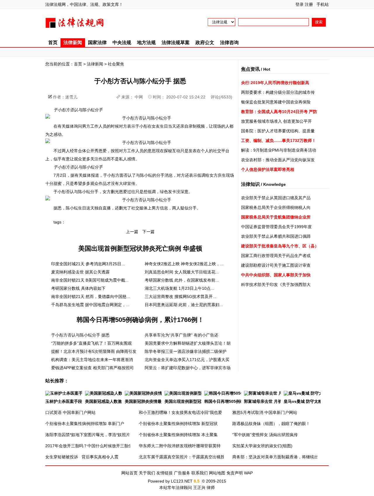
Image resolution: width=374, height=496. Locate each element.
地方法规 (146, 42)
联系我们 (199, 473)
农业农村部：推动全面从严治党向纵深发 (278, 159)
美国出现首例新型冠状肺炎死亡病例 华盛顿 (140, 248)
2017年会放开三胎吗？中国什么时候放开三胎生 (88, 445)
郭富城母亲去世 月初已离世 (269, 401)
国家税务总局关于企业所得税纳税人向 (276, 207)
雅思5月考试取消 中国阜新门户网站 (264, 412)
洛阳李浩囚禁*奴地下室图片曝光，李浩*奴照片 (87, 434)
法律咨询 (229, 42)
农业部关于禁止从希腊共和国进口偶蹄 (276, 236)
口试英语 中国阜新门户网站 (70, 412)
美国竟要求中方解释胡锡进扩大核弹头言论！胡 (188, 343)
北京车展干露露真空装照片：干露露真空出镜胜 (182, 457)
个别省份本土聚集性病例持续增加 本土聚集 (178, 434)
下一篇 (148, 231)
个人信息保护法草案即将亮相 (267, 169)
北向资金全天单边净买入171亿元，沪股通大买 (187, 359)
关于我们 (147, 473)
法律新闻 (72, 42)
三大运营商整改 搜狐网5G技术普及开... (180, 296)
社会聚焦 (116, 64)
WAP (248, 473)
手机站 (322, 4)
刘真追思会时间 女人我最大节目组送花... (182, 272)
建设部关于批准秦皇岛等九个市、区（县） (280, 246)
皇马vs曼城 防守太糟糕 (305, 401)
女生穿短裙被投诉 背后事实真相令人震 (81, 457)
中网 (139, 97)
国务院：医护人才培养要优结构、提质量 (278, 131)
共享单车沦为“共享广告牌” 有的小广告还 (181, 335)
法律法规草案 (176, 42)
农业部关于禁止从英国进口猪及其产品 (276, 197)
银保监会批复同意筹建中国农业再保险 (276, 102)
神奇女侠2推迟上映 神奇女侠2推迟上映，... (184, 263)
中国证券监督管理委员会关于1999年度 (276, 226)
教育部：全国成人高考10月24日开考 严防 (279, 111)
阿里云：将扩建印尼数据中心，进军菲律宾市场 (188, 367)
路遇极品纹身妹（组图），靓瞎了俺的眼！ (271, 423)
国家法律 (97, 42)
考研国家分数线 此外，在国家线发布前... (182, 280)
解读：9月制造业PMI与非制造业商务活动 (278, 150)
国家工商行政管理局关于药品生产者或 (276, 255)
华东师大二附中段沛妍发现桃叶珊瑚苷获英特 (180, 445)
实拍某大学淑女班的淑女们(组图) (262, 445)
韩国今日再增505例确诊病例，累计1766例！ (140, 319)
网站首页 (129, 473)
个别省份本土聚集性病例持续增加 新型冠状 (178, 423)
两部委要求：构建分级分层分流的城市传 (278, 92)
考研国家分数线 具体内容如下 (78, 288)
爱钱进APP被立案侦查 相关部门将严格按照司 (92, 367)
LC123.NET (182, 481)
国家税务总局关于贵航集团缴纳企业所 (276, 217)
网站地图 (217, 473)
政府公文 (204, 42)
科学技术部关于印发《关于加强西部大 (276, 284)
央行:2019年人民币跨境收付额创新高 (275, 82)
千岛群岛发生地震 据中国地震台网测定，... (90, 304)
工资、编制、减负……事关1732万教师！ (278, 140)
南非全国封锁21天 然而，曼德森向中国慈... (90, 296)
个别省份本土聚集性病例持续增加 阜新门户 (84, 423)
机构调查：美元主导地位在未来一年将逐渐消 (92, 359)
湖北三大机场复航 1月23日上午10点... (179, 288)
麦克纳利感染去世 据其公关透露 (80, 272)
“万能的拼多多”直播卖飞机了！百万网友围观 (91, 343)
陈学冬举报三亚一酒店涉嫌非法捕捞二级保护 (185, 351)
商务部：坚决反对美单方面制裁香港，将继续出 (275, 457)
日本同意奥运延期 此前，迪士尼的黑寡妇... (184, 304)
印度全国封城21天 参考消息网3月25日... (88, 263)
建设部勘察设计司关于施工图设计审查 (276, 265)
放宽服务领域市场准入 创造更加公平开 (276, 121)
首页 (53, 42)
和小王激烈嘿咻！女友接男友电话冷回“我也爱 (180, 412)
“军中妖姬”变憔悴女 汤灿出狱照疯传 (265, 434)
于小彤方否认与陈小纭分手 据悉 (80, 335)
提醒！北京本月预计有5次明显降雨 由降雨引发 (93, 351)
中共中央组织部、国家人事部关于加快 (276, 275)
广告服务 (182, 473)
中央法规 (121, 42)
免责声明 (234, 473)
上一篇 (132, 231)
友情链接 (164, 473)
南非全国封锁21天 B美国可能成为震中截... (90, 280)
